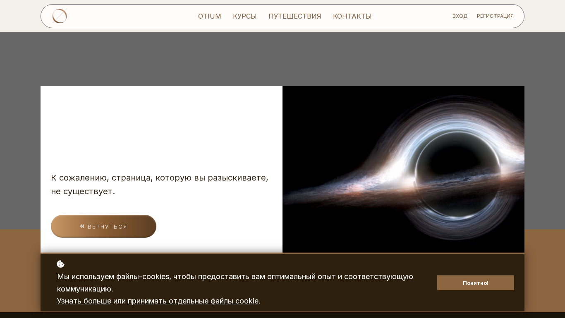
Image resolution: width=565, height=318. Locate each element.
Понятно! (475, 282)
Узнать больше (84, 300)
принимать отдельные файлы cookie (193, 300)
